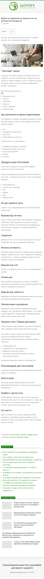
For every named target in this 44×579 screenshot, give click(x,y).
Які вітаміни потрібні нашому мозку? (24, 435)
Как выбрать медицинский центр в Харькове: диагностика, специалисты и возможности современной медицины (18, 535)
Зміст (4, 31)
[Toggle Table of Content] (10, 32)
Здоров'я (6, 23)
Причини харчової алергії (19, 437)
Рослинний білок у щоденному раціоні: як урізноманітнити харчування (25, 525)
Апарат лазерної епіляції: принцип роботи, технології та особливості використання (26, 504)
